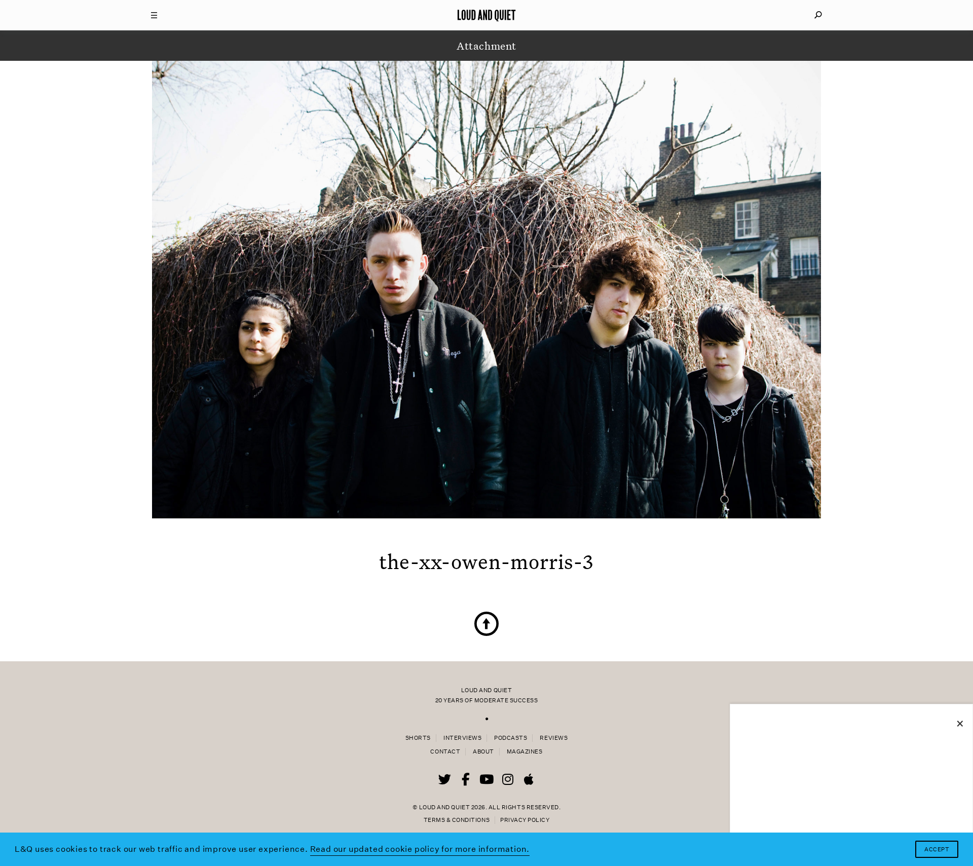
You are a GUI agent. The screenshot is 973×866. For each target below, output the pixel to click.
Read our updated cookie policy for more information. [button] (420, 849)
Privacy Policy (524, 820)
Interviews (462, 738)
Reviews (554, 738)
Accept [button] (936, 849)
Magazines (525, 752)
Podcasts (510, 738)
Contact (445, 752)
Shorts (418, 738)
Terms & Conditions (457, 820)
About (483, 752)
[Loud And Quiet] (486, 15)
